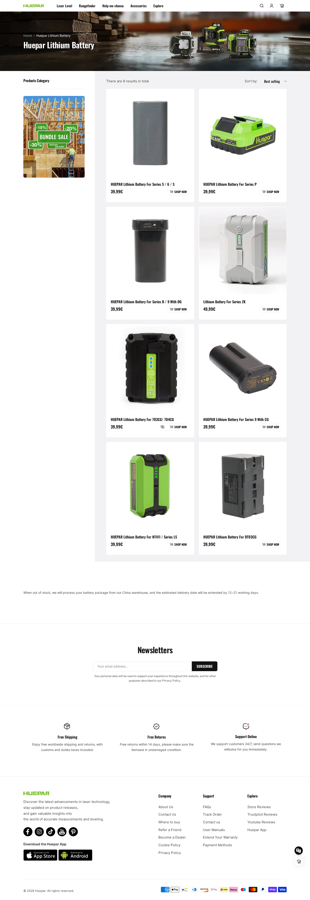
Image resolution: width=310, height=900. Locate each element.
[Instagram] (39, 831)
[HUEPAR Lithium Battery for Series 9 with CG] (243, 368)
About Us (165, 807)
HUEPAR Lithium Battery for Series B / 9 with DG (146, 301)
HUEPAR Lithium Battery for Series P (230, 184)
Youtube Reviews (261, 822)
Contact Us (167, 814)
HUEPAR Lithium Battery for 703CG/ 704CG (142, 419)
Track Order (212, 814)
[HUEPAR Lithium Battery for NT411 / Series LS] (150, 486)
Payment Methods (217, 845)
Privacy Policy (169, 853)
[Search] (262, 6)
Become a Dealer (172, 837)
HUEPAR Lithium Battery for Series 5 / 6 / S (143, 184)
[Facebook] (27, 831)
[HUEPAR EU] (33, 6)
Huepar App (256, 830)
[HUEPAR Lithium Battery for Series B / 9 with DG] (150, 251)
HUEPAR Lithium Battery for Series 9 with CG (236, 419)
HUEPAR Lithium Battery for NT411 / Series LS (144, 537)
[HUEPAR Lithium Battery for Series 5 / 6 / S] (150, 133)
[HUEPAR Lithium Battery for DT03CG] (243, 486)
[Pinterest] (73, 831)
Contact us (211, 822)
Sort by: (251, 81)
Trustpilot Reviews (262, 814)
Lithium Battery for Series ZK (224, 301)
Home (27, 35)
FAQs (207, 807)
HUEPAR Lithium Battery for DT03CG (229, 537)
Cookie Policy (169, 845)
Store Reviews (259, 807)
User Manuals (214, 830)
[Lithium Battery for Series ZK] (243, 251)
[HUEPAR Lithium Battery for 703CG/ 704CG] (150, 368)
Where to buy (169, 822)
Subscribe (205, 666)
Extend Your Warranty (220, 837)
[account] (272, 6)
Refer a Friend (169, 830)
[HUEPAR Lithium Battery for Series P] (243, 133)
